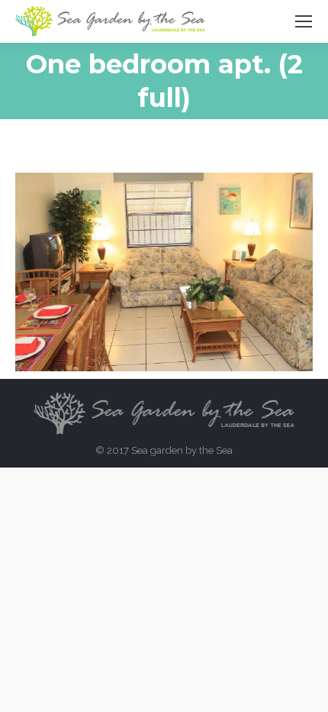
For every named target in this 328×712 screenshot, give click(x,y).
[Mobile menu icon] (303, 21)
